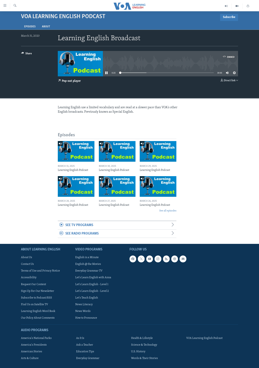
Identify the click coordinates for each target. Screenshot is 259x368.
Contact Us (27, 264)
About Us (26, 257)
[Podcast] (174, 259)
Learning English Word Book (38, 311)
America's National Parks (36, 338)
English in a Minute (87, 257)
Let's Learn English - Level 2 (92, 291)
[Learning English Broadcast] (226, 6)
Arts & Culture (30, 358)
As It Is (80, 338)
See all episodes (167, 210)
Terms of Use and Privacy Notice (40, 270)
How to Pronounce (86, 318)
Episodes (30, 26)
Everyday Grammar (87, 358)
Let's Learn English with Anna (93, 277)
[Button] (26, 54)
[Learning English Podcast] (76, 151)
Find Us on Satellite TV (34, 304)
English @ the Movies (88, 264)
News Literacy (84, 304)
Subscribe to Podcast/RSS (36, 297)
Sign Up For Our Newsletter (37, 291)
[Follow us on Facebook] (133, 259)
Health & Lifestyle (142, 338)
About (46, 26)
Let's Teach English (86, 297)
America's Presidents (34, 344)
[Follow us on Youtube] (149, 259)
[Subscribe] (183, 259)
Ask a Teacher (84, 344)
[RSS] (166, 259)
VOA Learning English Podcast (204, 338)
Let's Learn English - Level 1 (91, 284)
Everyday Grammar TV (89, 270)
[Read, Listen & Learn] (247, 6)
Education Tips (85, 351)
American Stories (31, 351)
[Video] (237, 6)
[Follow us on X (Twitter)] (141, 259)
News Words (83, 311)
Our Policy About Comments (38, 318)
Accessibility (28, 277)
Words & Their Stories (144, 358)
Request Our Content (33, 284)
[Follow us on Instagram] (158, 259)
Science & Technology (144, 344)
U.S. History (138, 351)
